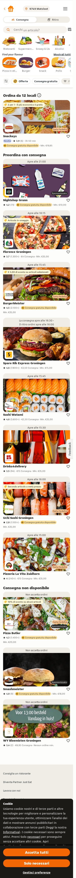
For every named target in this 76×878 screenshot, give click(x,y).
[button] (8, 9)
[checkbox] (9, 65)
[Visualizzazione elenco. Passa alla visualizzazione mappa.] (69, 30)
